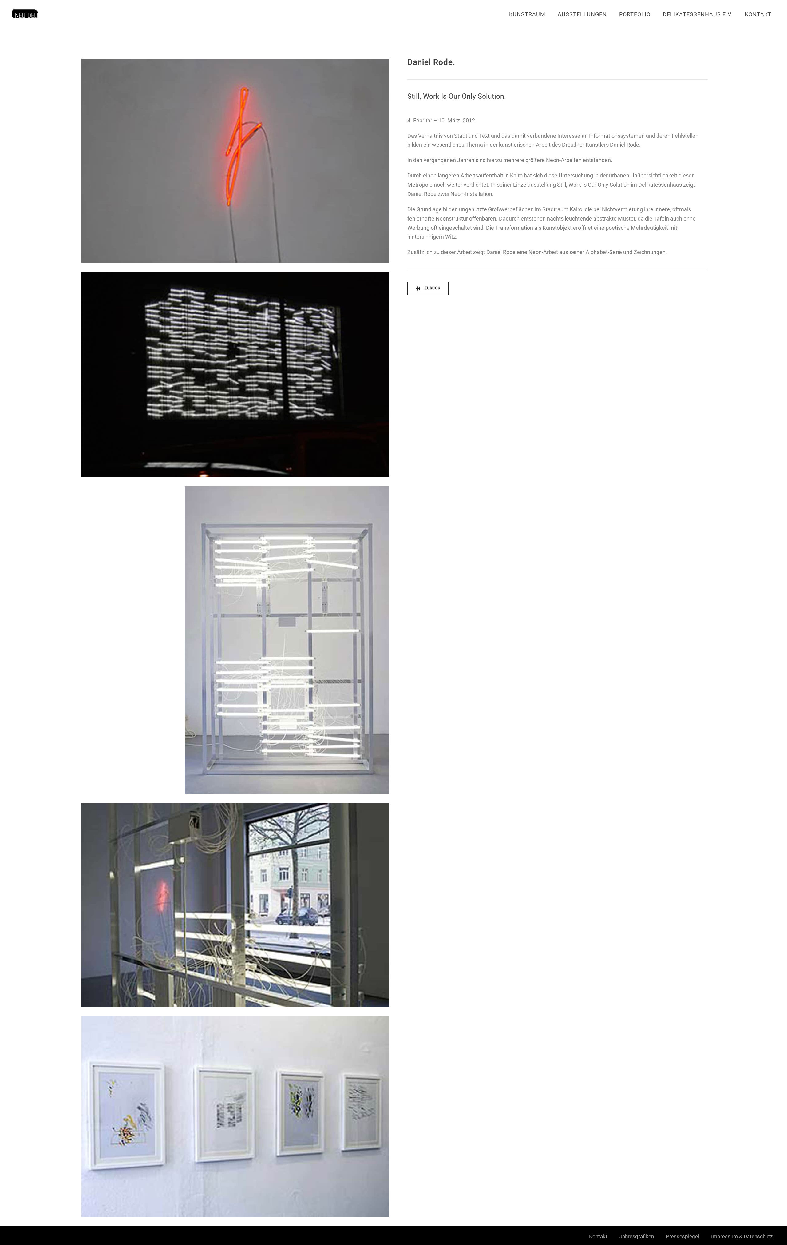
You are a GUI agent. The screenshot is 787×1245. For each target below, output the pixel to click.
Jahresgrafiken (636, 1236)
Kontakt (758, 14)
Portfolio (635, 14)
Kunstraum (527, 14)
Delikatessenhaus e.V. (698, 14)
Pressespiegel (682, 1236)
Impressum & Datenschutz (742, 1236)
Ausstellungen (582, 14)
